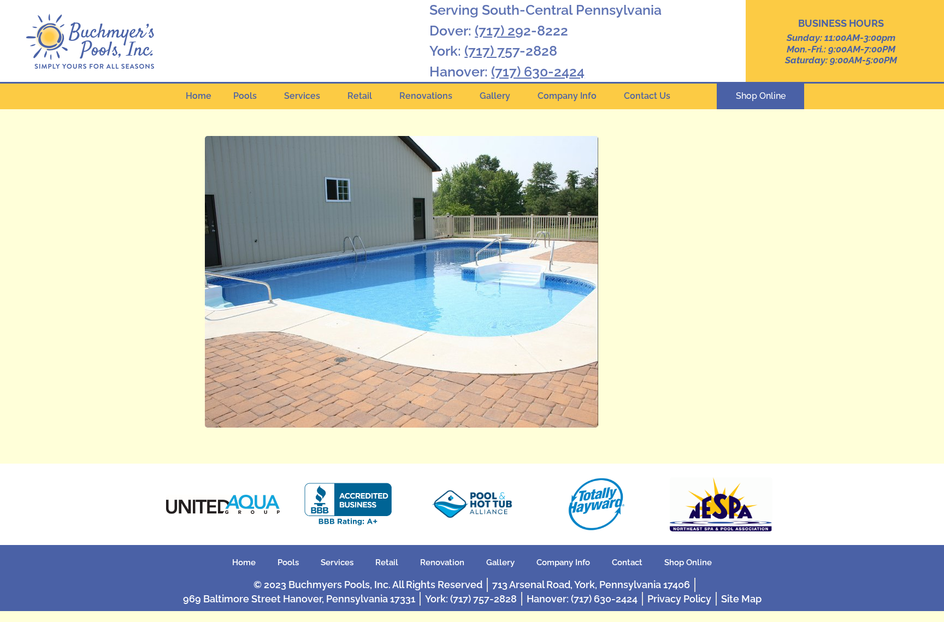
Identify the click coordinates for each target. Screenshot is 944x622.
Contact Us (647, 96)
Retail (359, 96)
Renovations (425, 96)
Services (302, 96)
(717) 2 (495, 30)
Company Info (567, 96)
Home (198, 96)
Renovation (442, 562)
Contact (627, 562)
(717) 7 (484, 51)
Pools (245, 96)
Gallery (495, 96)
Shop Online (688, 562)
